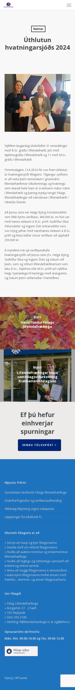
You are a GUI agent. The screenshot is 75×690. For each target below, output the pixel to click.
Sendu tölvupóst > (39, 445)
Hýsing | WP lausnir (16, 678)
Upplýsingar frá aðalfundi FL (23, 517)
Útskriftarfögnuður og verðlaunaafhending (33, 501)
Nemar (38, 29)
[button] (69, 5)
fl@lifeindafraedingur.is (35, 622)
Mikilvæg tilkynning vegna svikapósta (29, 509)
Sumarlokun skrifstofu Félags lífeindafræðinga (35, 492)
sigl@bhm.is (62, 622)
